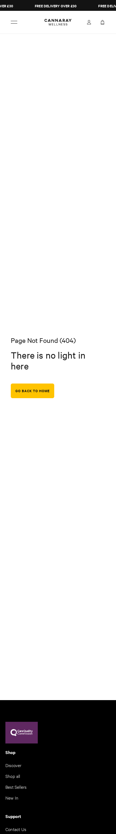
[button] (101, 22)
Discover (13, 765)
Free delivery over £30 (55, 5)
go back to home (32, 390)
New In (11, 797)
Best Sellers (15, 787)
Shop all (12, 776)
